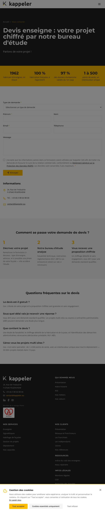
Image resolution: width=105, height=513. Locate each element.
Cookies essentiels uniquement (46, 506)
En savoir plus (15, 500)
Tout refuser (72, 506)
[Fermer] (100, 489)
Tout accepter (18, 506)
